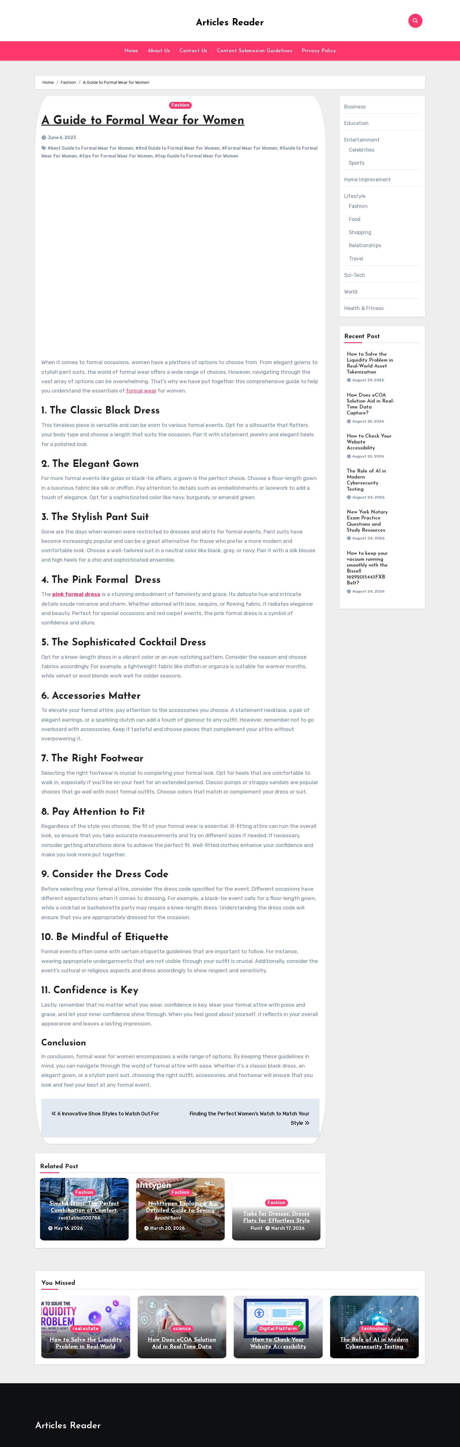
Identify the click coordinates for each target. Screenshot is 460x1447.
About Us (159, 50)
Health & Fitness (364, 308)
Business (355, 107)
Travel (356, 259)
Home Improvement (367, 180)
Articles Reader (230, 23)
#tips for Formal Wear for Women (116, 156)
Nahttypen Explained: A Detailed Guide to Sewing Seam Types (180, 1210)
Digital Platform (278, 1328)
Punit (257, 1228)
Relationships (365, 245)
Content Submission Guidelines (255, 50)
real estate (86, 1328)
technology (374, 1328)
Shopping (360, 232)
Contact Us (193, 50)
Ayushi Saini (168, 1218)
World (351, 292)
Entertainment (362, 140)
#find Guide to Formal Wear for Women (177, 148)
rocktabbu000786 (79, 1218)
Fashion (180, 105)
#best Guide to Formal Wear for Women (90, 148)
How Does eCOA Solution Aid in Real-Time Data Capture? (182, 1346)
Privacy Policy (319, 50)
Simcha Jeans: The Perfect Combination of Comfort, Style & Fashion (84, 1210)
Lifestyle (355, 196)
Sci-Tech (354, 275)
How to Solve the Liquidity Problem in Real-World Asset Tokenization (85, 1346)
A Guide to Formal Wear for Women (142, 121)
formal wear (141, 391)
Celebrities (362, 150)
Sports (357, 163)
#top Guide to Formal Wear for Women (196, 156)
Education (356, 123)
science (182, 1328)
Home (131, 50)
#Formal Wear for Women (249, 148)
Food (355, 219)
